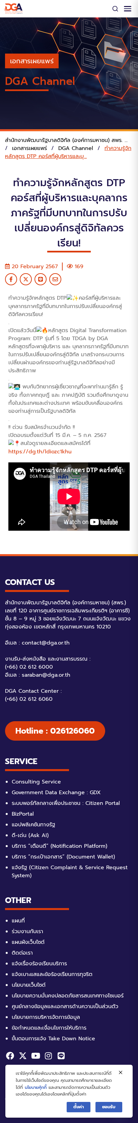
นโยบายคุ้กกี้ (36, 1087)
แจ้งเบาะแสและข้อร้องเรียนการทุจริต (52, 974)
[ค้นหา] (115, 9)
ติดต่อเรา (22, 953)
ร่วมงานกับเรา (27, 931)
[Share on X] (26, 279)
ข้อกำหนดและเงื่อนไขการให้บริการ (49, 1028)
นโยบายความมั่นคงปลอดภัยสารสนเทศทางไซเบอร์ (68, 996)
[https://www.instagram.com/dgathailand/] (48, 1056)
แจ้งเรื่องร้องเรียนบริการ (39, 964)
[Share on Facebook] (11, 279)
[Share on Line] (40, 279)
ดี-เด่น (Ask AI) (30, 835)
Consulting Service (36, 782)
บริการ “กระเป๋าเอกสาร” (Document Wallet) (63, 857)
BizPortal (23, 814)
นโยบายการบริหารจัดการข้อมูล (46, 1017)
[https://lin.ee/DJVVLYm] (61, 1056)
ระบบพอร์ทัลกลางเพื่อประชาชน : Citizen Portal (66, 803)
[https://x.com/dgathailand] (23, 1056)
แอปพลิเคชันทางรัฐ (33, 825)
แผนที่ (18, 921)
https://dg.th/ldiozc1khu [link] (40, 452)
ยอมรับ (109, 1107)
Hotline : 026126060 (55, 731)
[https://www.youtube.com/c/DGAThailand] (35, 1056)
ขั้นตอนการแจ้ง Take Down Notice (53, 1039)
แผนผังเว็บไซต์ (28, 942)
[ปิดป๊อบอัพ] (120, 1072)
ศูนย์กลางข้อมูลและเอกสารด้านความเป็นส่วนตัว (65, 1006)
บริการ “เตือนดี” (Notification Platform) (59, 846)
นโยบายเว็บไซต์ (29, 985)
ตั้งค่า (78, 1107)
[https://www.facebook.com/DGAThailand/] (10, 1056)
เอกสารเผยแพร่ (32, 61)
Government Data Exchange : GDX (56, 793)
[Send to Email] (55, 279)
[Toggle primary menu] (127, 8)
